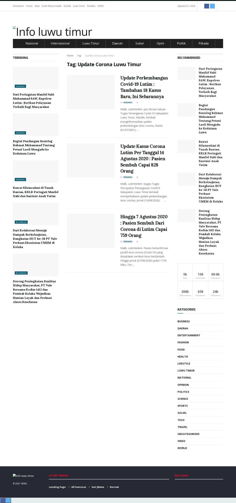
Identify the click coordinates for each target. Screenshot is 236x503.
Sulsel (140, 43)
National (184, 377)
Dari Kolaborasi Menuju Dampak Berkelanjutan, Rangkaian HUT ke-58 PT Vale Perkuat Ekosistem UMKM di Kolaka (35, 238)
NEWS (24, 483)
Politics (183, 391)
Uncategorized (188, 434)
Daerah (117, 43)
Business (21, 222)
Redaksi (91, 6)
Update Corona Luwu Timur (99, 55)
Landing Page (57, 487)
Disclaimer (18, 6)
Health (183, 356)
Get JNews (98, 487)
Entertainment (189, 335)
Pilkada (204, 43)
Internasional (60, 43)
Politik (181, 43)
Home (29, 6)
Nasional (32, 43)
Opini (160, 43)
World (182, 448)
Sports (183, 405)
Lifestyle (184, 363)
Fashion (183, 342)
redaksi (128, 102)
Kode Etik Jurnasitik (51, 6)
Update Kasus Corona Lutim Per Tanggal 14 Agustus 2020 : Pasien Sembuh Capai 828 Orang (142, 158)
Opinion (183, 384)
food (181, 349)
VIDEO (101, 6)
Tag (79, 55)
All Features (78, 487)
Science (183, 398)
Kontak (67, 6)
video (181, 441)
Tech (181, 420)
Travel (183, 427)
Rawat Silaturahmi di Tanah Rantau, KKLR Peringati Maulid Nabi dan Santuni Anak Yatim (35, 192)
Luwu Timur (79, 6)
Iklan (37, 6)
